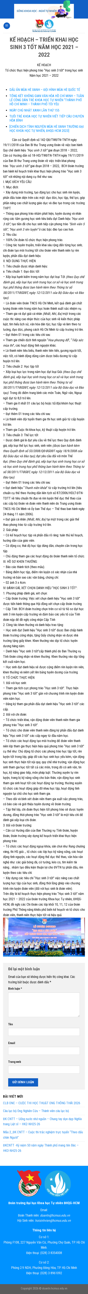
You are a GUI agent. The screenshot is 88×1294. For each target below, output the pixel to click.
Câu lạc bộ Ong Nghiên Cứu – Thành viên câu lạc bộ (36, 1111)
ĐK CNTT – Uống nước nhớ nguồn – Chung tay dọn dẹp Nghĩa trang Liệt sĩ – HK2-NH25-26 (42, 1121)
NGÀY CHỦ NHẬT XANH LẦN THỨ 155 (34, 110)
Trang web (14, 1062)
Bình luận (15, 988)
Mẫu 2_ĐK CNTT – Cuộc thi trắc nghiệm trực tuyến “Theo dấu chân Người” (43, 1134)
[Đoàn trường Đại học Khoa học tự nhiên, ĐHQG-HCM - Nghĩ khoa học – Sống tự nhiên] (44, 26)
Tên (10, 1024)
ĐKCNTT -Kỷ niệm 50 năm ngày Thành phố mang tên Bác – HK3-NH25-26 (41, 1148)
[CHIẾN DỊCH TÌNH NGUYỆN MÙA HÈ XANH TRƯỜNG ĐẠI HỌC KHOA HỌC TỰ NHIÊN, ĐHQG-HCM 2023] (46, 129)
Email (11, 1043)
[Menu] (6, 25)
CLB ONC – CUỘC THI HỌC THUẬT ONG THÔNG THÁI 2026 (41, 1103)
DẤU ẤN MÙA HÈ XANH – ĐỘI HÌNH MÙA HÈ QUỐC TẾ (44, 90)
